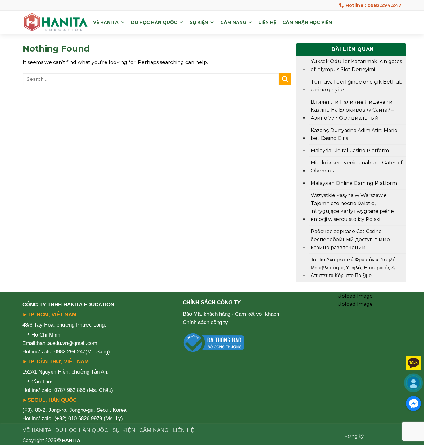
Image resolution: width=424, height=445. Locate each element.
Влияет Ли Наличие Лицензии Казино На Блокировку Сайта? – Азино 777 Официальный (352, 110)
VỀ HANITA (106, 22)
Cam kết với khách (257, 314)
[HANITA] (55, 22)
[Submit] (285, 79)
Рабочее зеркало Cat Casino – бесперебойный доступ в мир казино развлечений (350, 239)
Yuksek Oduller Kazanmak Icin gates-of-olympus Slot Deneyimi (357, 65)
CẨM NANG (233, 22)
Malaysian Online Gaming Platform (354, 183)
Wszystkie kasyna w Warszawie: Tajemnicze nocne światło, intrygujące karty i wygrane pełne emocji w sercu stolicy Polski (352, 207)
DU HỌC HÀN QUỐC (154, 22)
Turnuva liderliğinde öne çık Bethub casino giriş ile (357, 86)
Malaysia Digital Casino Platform (350, 151)
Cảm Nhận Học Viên (307, 22)
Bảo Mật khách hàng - (208, 314)
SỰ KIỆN (199, 22)
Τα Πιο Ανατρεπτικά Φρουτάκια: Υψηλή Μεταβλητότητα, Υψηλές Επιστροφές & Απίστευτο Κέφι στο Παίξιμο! (353, 267)
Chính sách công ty (205, 322)
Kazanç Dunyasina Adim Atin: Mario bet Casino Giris (354, 134)
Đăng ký (354, 436)
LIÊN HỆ (267, 22)
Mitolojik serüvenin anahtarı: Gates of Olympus (357, 167)
